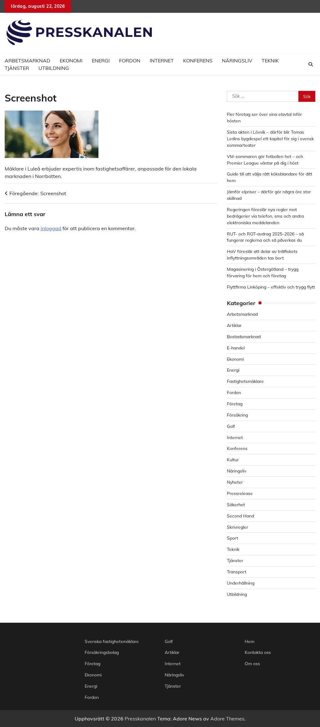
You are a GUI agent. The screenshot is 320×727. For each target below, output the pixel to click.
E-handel (236, 347)
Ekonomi (235, 359)
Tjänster (17, 68)
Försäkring (237, 415)
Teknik (270, 60)
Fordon (129, 60)
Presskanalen (140, 718)
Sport (232, 538)
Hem (249, 641)
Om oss (252, 663)
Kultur (233, 459)
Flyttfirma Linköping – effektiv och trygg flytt (271, 286)
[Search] (310, 64)
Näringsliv (237, 60)
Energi (101, 60)
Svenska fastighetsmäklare (112, 641)
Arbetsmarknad (242, 314)
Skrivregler (237, 527)
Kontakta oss (258, 652)
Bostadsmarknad (244, 336)
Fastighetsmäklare (245, 381)
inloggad (51, 228)
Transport (236, 571)
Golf (231, 426)
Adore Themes (227, 718)
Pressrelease (240, 493)
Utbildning (53, 68)
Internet (162, 60)
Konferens (197, 60)
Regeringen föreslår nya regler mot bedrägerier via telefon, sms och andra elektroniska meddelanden (265, 216)
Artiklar (234, 325)
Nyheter (235, 482)
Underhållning (240, 583)
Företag (234, 403)
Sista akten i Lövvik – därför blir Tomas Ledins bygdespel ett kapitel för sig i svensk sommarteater (270, 138)
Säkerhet (236, 504)
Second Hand (240, 515)
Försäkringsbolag (102, 652)
